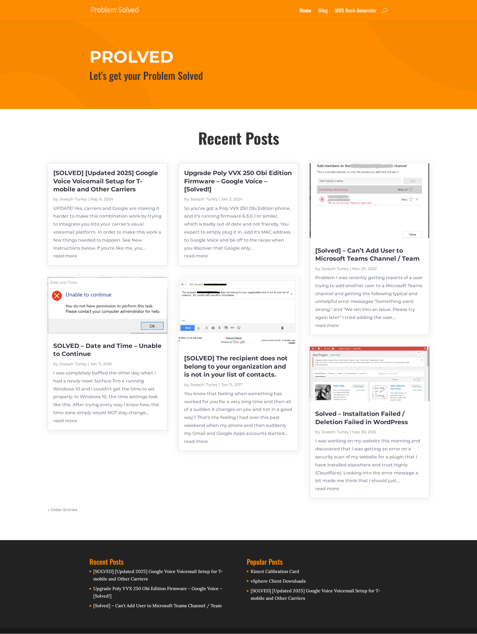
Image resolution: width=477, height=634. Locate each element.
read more (65, 255)
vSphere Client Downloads (278, 581)
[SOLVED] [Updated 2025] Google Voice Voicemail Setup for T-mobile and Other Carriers (105, 181)
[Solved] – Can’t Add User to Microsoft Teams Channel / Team (157, 605)
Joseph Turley (73, 199)
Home (305, 11)
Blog (323, 11)
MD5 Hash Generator (356, 11)
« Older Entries (62, 509)
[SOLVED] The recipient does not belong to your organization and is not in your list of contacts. (236, 366)
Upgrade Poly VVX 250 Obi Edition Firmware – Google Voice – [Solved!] (238, 181)
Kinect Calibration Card (275, 571)
